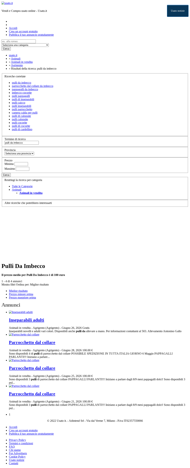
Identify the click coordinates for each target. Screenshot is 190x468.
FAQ (12, 446)
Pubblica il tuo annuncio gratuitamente (31, 34)
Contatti (13, 463)
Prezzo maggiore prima (22, 297)
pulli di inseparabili (23, 99)
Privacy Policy (17, 440)
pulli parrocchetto (22, 109)
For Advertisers (18, 453)
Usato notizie (178, 10)
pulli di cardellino (22, 129)
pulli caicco (18, 102)
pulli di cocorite (21, 126)
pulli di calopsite (21, 116)
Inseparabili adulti (26, 320)
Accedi (13, 28)
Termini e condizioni (21, 443)
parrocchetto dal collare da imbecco (32, 86)
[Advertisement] (95, 233)
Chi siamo (15, 450)
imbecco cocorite (22, 92)
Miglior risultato (39, 284)
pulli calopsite (20, 119)
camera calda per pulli (24, 112)
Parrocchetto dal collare (32, 342)
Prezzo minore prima (21, 294)
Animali (16, 189)
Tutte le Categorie (22, 186)
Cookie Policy (17, 456)
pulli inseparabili (21, 106)
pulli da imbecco (21, 82)
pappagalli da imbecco (25, 89)
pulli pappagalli (21, 96)
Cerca (6, 48)
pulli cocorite (19, 122)
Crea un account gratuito (23, 31)
